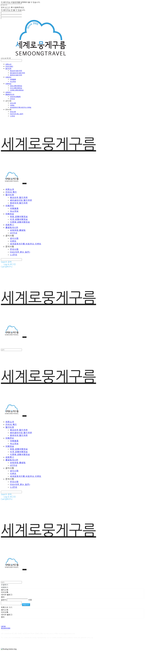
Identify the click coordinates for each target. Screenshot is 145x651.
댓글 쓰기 (26, 604)
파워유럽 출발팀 (15, 96)
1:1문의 (12, 116)
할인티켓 (8, 68)
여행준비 (8, 77)
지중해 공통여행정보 (17, 90)
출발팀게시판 (9, 94)
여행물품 (13, 79)
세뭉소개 (8, 64)
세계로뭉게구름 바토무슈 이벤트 (20, 107)
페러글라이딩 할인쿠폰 (17, 73)
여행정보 (8, 84)
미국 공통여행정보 (16, 88)
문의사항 (13, 112)
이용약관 (3, 626)
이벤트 (12, 105)
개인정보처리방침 (5, 628)
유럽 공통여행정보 (16, 86)
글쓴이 (3, 599)
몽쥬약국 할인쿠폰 (16, 75)
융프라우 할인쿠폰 (16, 71)
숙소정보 (13, 81)
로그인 (7, 7)
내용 (30, 599)
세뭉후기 (8, 92)
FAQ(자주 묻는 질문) (16, 114)
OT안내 (12, 99)
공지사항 (13, 103)
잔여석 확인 (9, 66)
